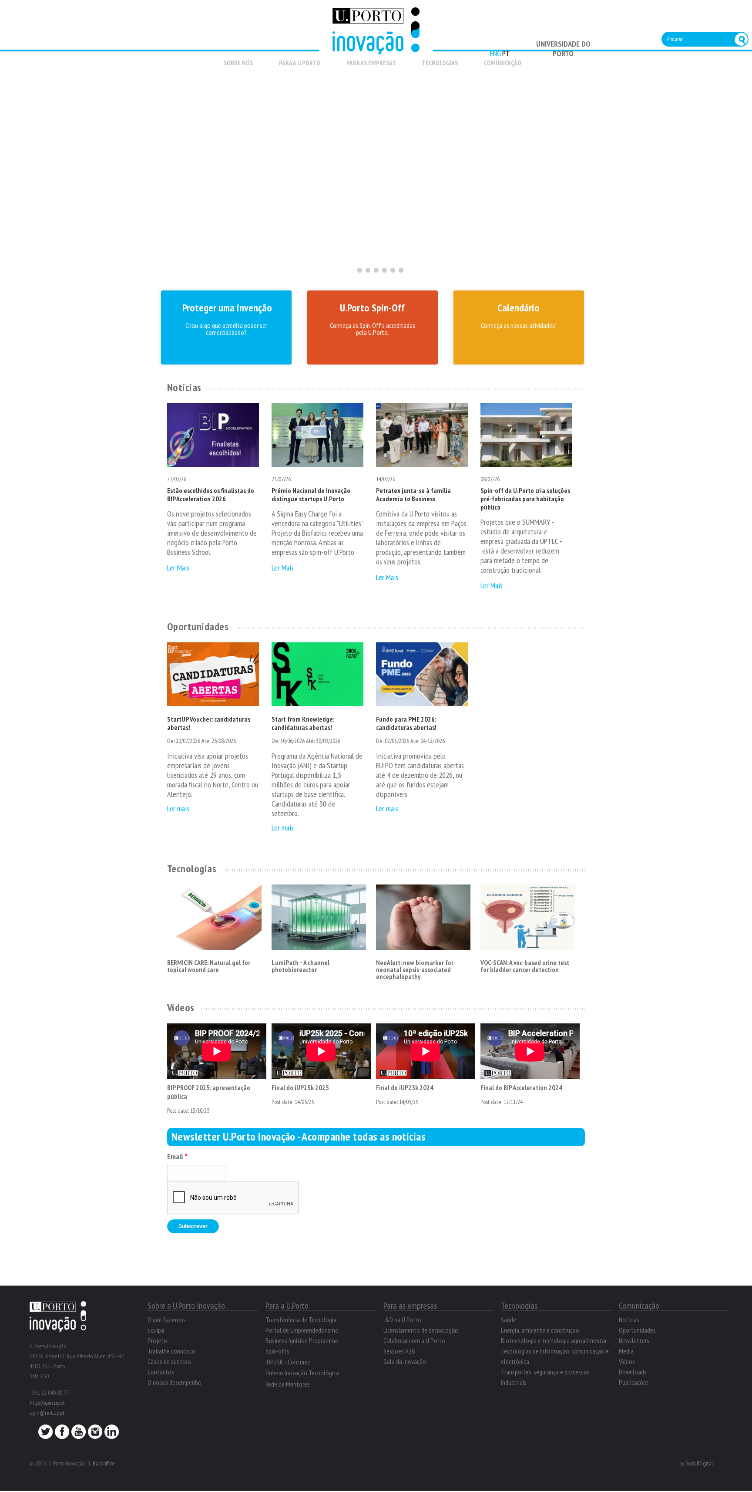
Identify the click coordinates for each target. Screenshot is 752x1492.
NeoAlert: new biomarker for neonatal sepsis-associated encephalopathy (414, 969)
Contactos (161, 1371)
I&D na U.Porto (402, 1319)
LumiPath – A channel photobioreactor (300, 966)
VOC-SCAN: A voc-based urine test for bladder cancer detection (524, 966)
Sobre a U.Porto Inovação (186, 1305)
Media (626, 1351)
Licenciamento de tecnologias (421, 1330)
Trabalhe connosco (171, 1351)
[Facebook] (62, 1434)
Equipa (156, 1330)
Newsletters (634, 1340)
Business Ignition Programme (301, 1340)
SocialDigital (699, 1463)
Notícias (184, 387)
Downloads (633, 1371)
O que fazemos (167, 1319)
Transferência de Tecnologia (300, 1319)
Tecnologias (440, 63)
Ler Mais (178, 568)
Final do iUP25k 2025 (300, 1087)
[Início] (376, 49)
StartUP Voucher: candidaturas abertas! (208, 723)
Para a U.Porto (299, 63)
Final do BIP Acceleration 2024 (521, 1087)
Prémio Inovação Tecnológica (302, 1372)
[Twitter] (45, 1434)
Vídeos (181, 1007)
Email (177, 1157)
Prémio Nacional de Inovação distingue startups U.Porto (311, 494)
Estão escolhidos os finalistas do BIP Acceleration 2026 (210, 494)
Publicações (634, 1382)
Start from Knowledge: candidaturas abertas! (303, 723)
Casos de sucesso (169, 1361)
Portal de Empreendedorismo (302, 1330)
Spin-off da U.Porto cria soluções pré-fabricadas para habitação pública (525, 498)
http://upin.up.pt (47, 1403)
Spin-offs (277, 1351)
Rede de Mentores (287, 1384)
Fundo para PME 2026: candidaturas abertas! (406, 723)
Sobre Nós (238, 63)
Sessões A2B (399, 1351)
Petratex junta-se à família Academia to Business (413, 494)
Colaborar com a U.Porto (414, 1340)
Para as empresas (371, 63)
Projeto (157, 1340)
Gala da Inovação (404, 1361)
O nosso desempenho (174, 1382)
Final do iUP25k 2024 (404, 1087)
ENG (495, 53)
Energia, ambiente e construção (540, 1330)
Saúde (508, 1319)
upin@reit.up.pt (47, 1413)
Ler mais (178, 808)
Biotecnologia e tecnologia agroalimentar (554, 1340)
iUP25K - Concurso (288, 1361)
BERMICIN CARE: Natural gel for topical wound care (208, 966)
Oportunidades (197, 626)
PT (506, 53)
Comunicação (502, 63)
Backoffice (104, 1463)
